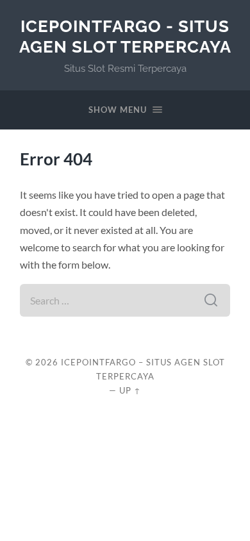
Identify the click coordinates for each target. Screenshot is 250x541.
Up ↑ (130, 390)
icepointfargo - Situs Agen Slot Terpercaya (125, 36)
